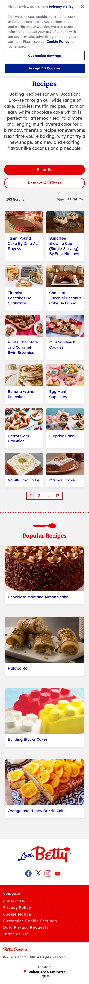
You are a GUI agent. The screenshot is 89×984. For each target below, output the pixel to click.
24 (75, 199)
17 (57, 495)
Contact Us (14, 901)
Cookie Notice (17, 914)
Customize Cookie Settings (30, 920)
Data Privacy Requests (25, 927)
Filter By (44, 169)
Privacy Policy (17, 907)
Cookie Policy (58, 41)
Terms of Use (16, 934)
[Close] (82, 6)
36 (81, 199)
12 (69, 199)
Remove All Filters (44, 182)
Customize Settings (44, 56)
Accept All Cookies (44, 68)
